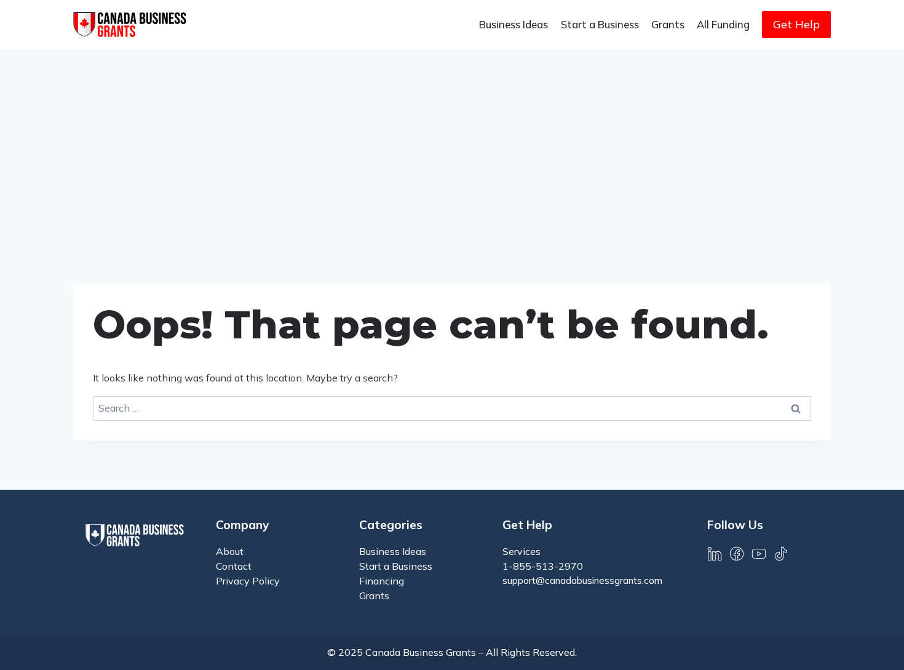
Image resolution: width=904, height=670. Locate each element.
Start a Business (600, 24)
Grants (667, 24)
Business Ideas (513, 24)
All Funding (723, 24)
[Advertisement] (452, 141)
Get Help (796, 24)
